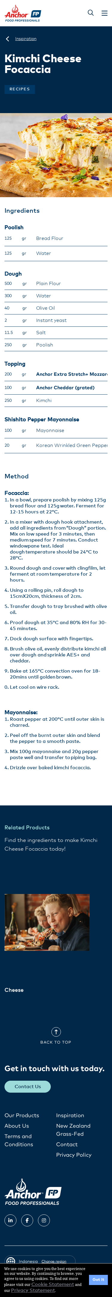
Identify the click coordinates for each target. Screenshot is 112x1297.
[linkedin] (10, 1220)
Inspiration (70, 1115)
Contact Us (28, 1086)
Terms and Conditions (18, 1140)
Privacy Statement (33, 1290)
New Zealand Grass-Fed (73, 1130)
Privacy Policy (73, 1155)
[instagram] (44, 1220)
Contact (67, 1144)
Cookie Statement (52, 1284)
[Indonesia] (7, 39)
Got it (98, 1280)
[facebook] (27, 1220)
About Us (16, 1126)
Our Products (21, 1115)
